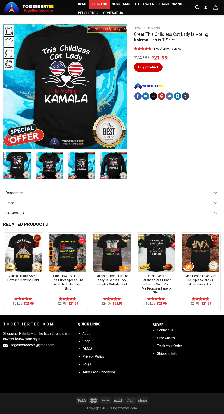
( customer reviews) (167, 48)
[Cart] (215, 7)
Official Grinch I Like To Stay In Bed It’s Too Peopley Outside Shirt (112, 280)
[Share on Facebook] (138, 96)
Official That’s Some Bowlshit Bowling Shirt (23, 278)
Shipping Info (167, 353)
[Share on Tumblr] (185, 96)
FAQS (86, 364)
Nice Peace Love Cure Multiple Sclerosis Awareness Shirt (200, 280)
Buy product (148, 67)
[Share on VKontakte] (169, 96)
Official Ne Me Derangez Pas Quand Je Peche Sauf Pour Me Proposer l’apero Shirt (156, 284)
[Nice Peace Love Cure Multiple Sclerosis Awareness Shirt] (200, 252)
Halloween (144, 4)
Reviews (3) (14, 213)
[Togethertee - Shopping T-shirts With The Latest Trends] (36, 7)
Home (82, 4)
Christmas (121, 4)
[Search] (197, 7)
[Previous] (11, 86)
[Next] (119, 86)
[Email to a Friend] (153, 96)
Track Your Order (169, 346)
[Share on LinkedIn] (177, 96)
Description (14, 193)
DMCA (87, 349)
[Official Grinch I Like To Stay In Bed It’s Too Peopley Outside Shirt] (112, 252)
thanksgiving (170, 4)
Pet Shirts (87, 13)
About (86, 333)
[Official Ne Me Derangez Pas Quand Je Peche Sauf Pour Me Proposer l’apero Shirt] (156, 252)
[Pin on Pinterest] (161, 96)
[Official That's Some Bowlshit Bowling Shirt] (23, 252)
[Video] (9, 140)
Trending (99, 4)
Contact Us (113, 13)
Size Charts (166, 338)
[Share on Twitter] (145, 96)
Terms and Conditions (99, 372)
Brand (9, 203)
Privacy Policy (93, 357)
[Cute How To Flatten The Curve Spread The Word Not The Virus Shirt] (67, 252)
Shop (86, 341)
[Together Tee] (149, 86)
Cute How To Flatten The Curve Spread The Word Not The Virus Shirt (68, 282)
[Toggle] (216, 193)
